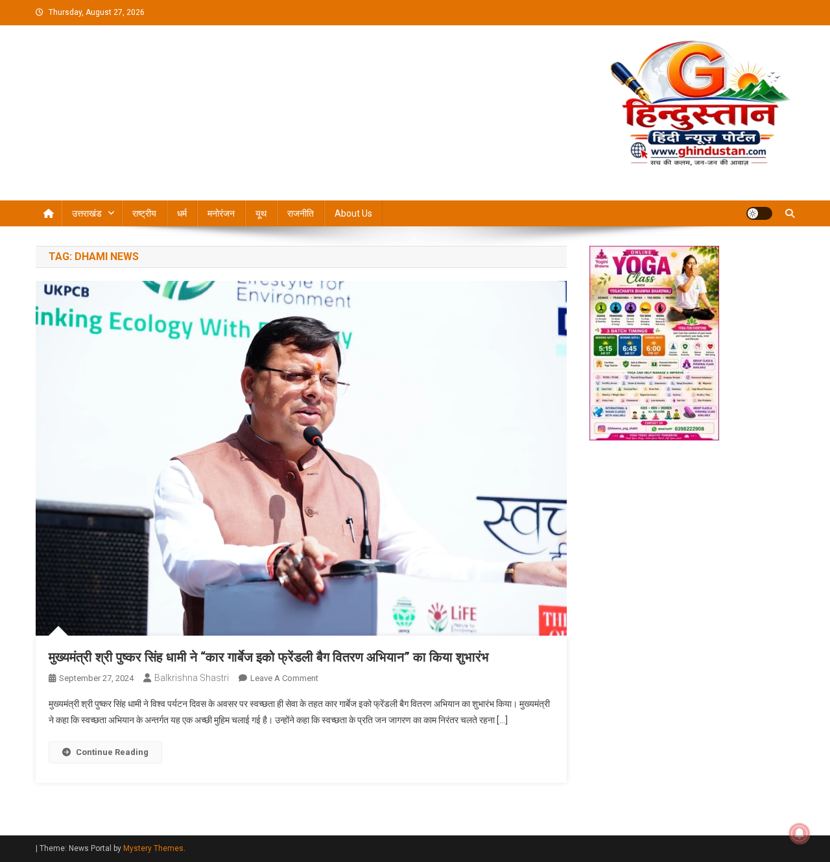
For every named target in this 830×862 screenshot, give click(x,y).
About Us (353, 213)
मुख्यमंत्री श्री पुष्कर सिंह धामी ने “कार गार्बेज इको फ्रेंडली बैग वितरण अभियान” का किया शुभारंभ (269, 657)
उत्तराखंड (87, 213)
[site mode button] (759, 213)
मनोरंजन (221, 213)
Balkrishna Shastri (191, 678)
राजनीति (300, 213)
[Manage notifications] (799, 833)
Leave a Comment (284, 678)
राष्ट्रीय (144, 213)
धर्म (182, 213)
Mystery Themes (153, 848)
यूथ (261, 213)
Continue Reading (112, 752)
